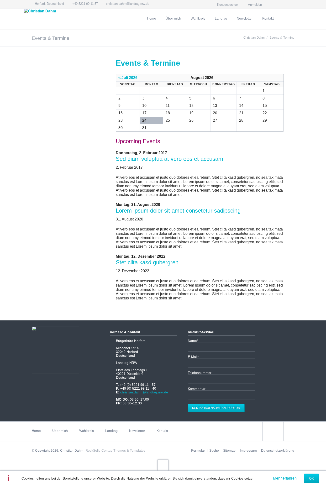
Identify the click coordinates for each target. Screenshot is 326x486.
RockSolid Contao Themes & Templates (115, 450)
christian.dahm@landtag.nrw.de (144, 392)
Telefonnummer (199, 373)
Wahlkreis (86, 431)
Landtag (111, 431)
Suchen (290, 19)
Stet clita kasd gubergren (147, 262)
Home (36, 431)
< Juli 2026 (127, 78)
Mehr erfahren (285, 478)
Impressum (248, 450)
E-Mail (195, 357)
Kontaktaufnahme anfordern (216, 408)
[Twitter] (273, 4)
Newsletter (137, 431)
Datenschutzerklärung (277, 450)
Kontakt (162, 431)
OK (311, 478)
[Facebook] (291, 4)
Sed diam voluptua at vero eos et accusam (169, 159)
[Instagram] (282, 4)
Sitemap (229, 450)
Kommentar (196, 389)
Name (195, 341)
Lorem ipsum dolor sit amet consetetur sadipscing (178, 210)
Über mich (60, 431)
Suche (214, 450)
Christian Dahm (254, 37)
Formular (198, 450)
